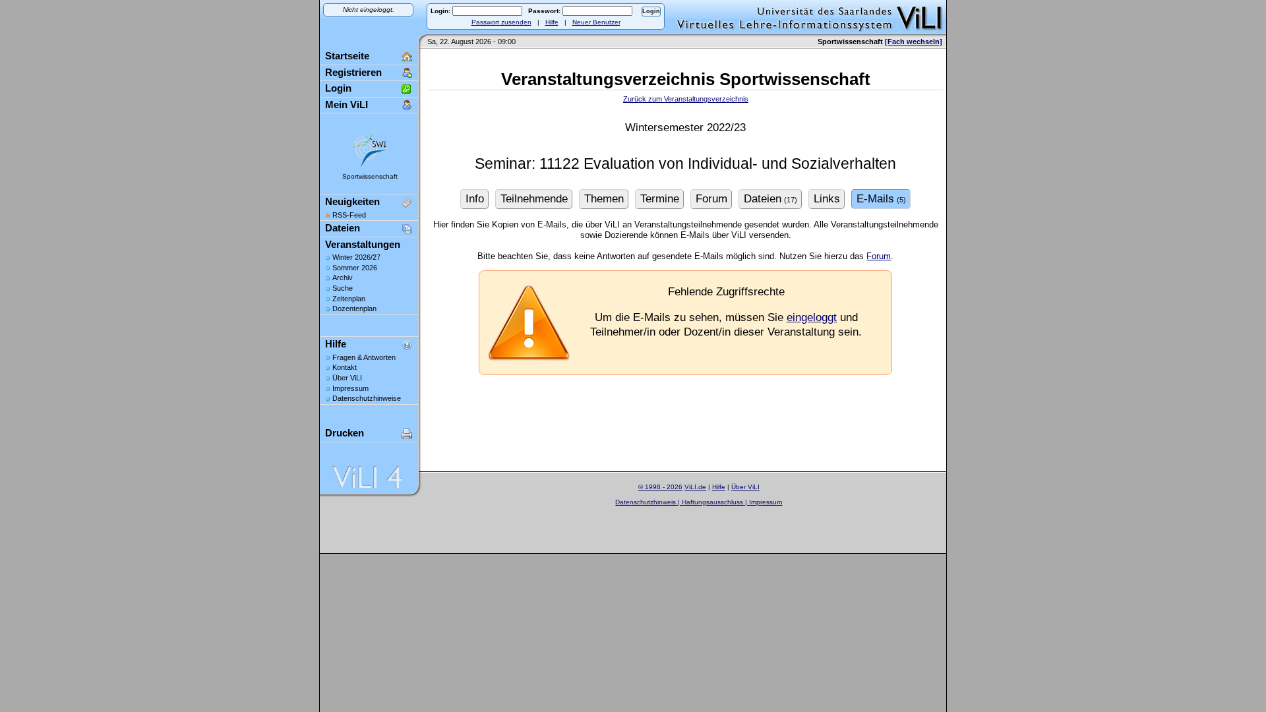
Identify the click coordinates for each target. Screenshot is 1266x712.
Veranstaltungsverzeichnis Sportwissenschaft (685, 79)
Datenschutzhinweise (366, 398)
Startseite (347, 55)
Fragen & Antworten (364, 357)
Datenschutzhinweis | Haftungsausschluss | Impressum (698, 502)
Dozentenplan (354, 308)
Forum (878, 256)
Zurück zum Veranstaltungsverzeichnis (685, 99)
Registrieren (353, 72)
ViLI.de (695, 486)
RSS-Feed (349, 215)
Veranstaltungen (362, 244)
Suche (342, 288)
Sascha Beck (714, 510)
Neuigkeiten (352, 201)
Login (338, 88)
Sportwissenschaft (370, 176)
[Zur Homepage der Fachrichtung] (369, 167)
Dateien (342, 227)
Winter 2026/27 (356, 257)
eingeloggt (812, 317)
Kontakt (344, 367)
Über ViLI (347, 378)
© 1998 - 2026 (660, 486)
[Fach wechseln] (913, 41)
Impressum (350, 388)
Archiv (342, 278)
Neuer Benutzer (596, 22)
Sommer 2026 (354, 268)
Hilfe (551, 22)
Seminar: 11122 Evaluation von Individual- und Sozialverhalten (685, 164)
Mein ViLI (346, 104)
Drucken (344, 432)
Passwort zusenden (501, 22)
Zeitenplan (348, 299)
